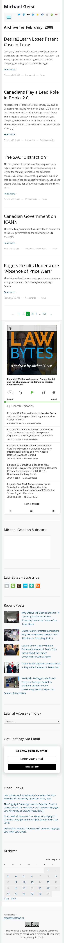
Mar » (13, 898)
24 (8, 893)
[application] (32, 362)
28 (40, 893)
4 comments (30, 298)
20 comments (31, 199)
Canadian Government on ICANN (30, 219)
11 (16, 882)
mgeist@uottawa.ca (14, 917)
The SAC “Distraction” (26, 157)
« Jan (6, 898)
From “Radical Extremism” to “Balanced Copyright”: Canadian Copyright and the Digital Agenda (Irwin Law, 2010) (31, 819)
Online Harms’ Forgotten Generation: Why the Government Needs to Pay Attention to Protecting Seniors (40, 634)
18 (16, 888)
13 (44, 314)
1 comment (30, 75)
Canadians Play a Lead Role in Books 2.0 (31, 95)
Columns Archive (47, 140)
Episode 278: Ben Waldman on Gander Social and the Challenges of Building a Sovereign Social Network (31, 416)
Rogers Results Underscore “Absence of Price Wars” (31, 268)
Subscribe (32, 766)
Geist (19, 6)
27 (32, 893)
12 (24, 882)
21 (40, 888)
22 (48, 888)
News (42, 75)
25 (16, 893)
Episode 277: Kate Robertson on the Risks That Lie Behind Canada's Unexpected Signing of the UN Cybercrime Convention (30, 432)
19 (24, 888)
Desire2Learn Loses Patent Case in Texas (31, 41)
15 (48, 882)
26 (24, 893)
